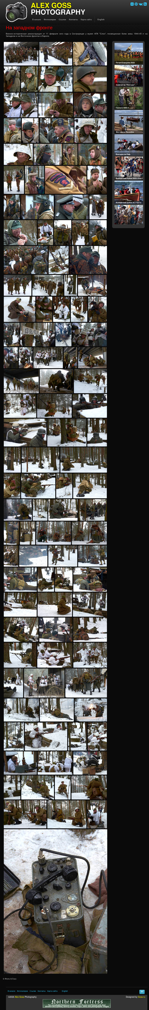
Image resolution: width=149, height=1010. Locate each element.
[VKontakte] (141, 3)
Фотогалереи (50, 19)
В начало (36, 19)
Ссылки (62, 19)
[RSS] (145, 3)
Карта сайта (86, 19)
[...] (21, 53)
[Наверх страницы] (142, 992)
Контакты (73, 19)
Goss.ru (141, 996)
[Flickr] (132, 3)
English (100, 19)
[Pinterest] (136, 3)
